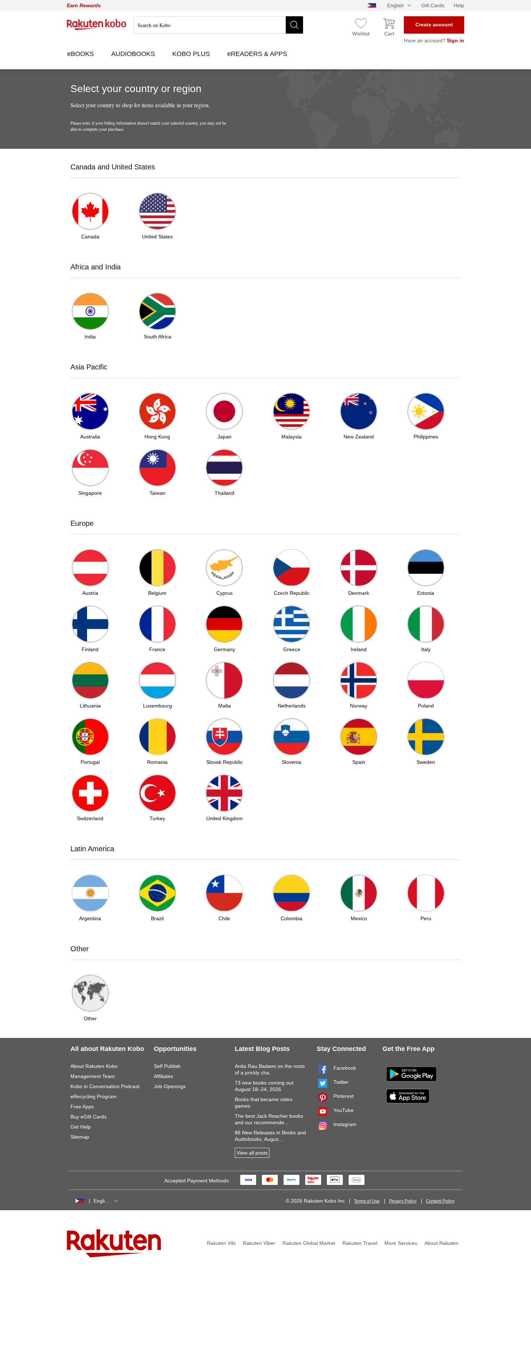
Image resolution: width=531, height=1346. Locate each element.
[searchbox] (218, 25)
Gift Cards (432, 5)
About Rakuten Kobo (94, 1066)
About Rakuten (441, 1243)
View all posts (252, 1153)
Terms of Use (367, 1201)
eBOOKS (81, 53)
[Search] (294, 25)
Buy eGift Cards (88, 1117)
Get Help (80, 1127)
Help (459, 5)
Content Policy (440, 1201)
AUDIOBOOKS (134, 53)
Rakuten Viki (221, 1243)
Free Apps (82, 1106)
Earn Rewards (84, 5)
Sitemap (79, 1137)
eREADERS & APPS (258, 53)
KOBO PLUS (192, 53)
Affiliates (163, 1076)
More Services (400, 1243)
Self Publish (167, 1066)
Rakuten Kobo (96, 24)
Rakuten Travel (359, 1243)
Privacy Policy (402, 1201)
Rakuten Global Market (308, 1243)
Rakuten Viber (259, 1243)
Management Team (92, 1076)
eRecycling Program (93, 1096)
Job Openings (170, 1086)
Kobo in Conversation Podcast (104, 1086)
